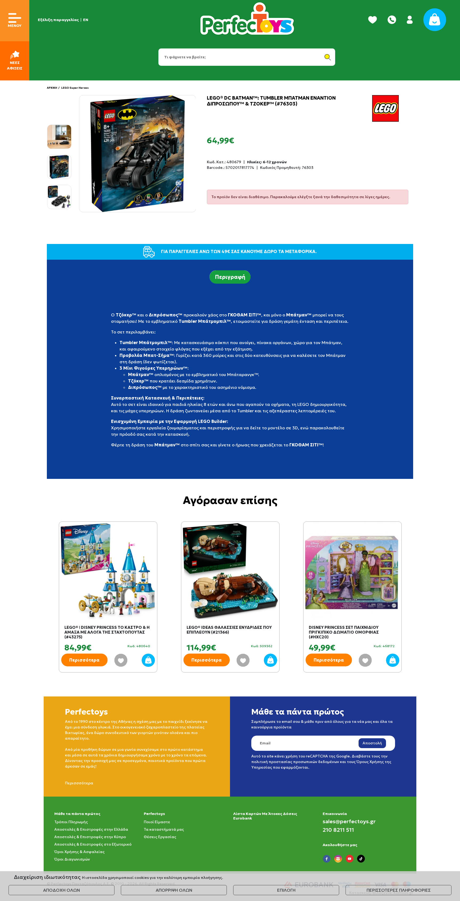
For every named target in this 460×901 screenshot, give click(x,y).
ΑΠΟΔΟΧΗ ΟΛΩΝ (61, 890)
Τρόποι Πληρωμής (71, 822)
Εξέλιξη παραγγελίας (58, 19)
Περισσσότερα (79, 783)
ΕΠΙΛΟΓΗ (286, 890)
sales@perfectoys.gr (349, 821)
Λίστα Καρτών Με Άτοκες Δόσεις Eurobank (265, 816)
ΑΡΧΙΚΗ (52, 87)
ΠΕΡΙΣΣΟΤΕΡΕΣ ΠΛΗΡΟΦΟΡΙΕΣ (399, 890)
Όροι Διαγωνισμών (72, 859)
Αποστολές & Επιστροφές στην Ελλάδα (91, 829)
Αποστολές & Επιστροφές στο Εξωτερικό (93, 844)
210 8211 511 (338, 829)
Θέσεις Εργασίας (160, 836)
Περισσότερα (84, 660)
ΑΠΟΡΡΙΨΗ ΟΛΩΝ (174, 890)
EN (85, 19)
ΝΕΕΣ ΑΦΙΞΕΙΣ (14, 65)
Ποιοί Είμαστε (157, 822)
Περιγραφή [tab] (230, 277)
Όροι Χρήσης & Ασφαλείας (79, 851)
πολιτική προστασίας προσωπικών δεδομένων (295, 761)
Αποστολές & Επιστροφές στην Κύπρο (90, 836)
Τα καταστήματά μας (164, 829)
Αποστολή (372, 743)
